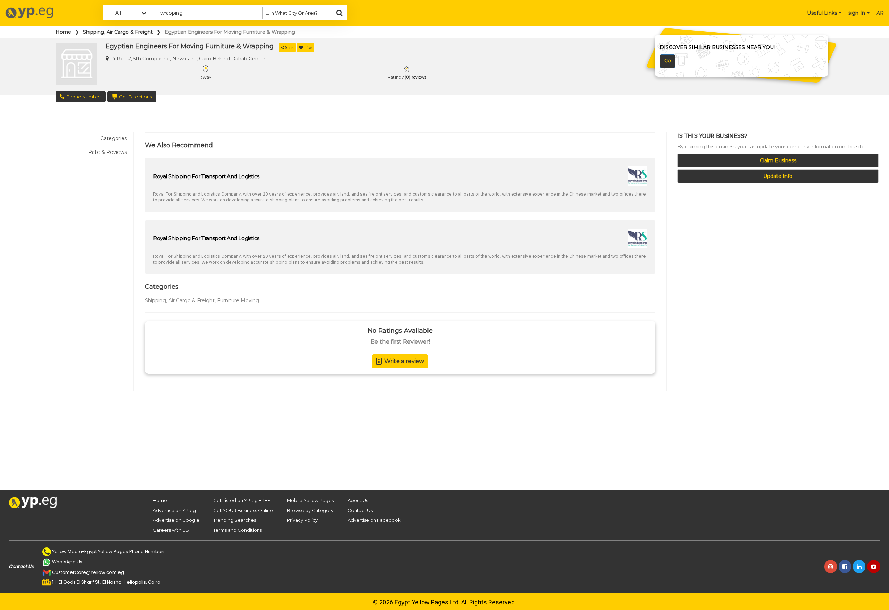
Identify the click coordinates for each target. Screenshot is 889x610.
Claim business (778, 160)
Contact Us (360, 510)
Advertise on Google (176, 520)
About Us (358, 500)
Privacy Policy (302, 520)
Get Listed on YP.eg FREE (241, 500)
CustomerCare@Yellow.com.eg (88, 572)
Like (308, 47)
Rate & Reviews (107, 152)
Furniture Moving (238, 300)
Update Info (777, 176)
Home (63, 32)
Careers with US (171, 530)
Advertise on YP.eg (174, 510)
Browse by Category (310, 510)
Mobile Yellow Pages (310, 500)
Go (667, 60)
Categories (113, 138)
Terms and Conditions (237, 530)
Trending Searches (234, 520)
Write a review (404, 361)
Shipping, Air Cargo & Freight (118, 32)
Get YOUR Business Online (243, 510)
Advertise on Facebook (374, 520)
